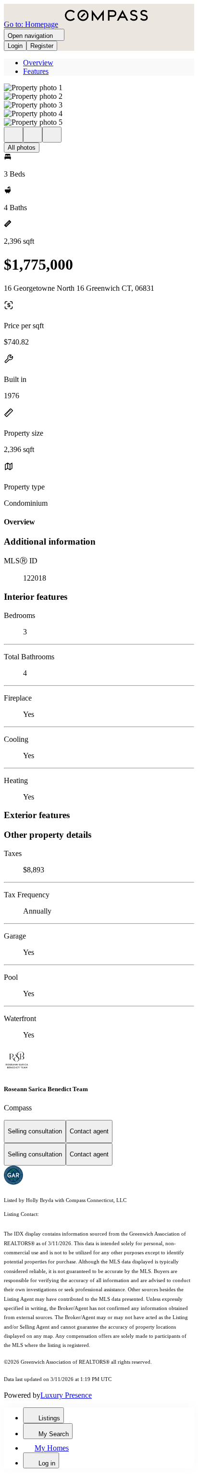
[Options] (13, 135)
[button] (99, 87)
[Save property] (32, 135)
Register (41, 45)
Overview (38, 63)
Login (15, 45)
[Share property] (52, 135)
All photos (22, 147)
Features (36, 71)
